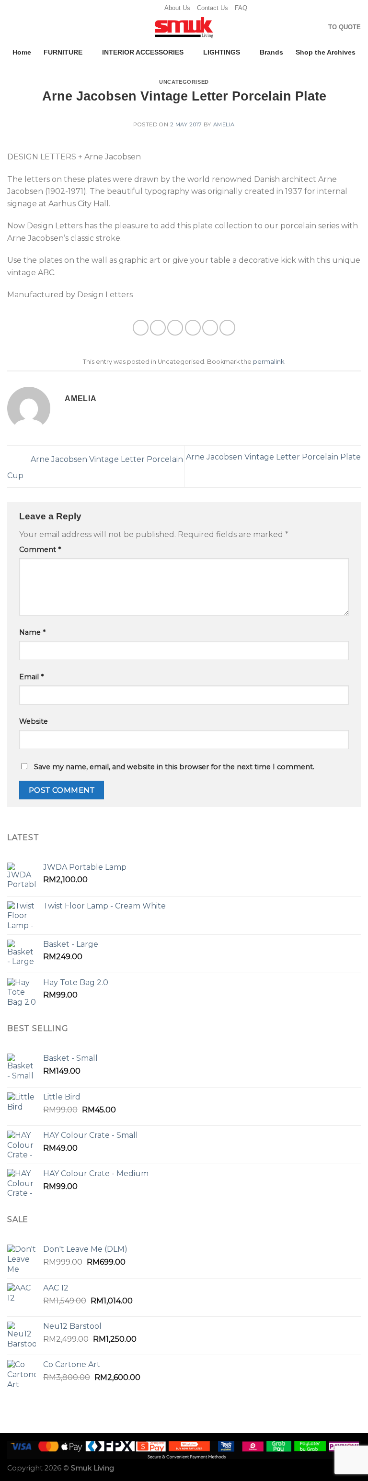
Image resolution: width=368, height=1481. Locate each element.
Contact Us (212, 7)
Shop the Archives (326, 52)
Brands (271, 52)
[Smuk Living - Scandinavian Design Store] (184, 27)
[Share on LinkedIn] (227, 328)
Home (21, 52)
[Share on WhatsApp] (141, 328)
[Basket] (317, 27)
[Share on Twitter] (175, 328)
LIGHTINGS (221, 52)
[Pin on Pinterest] (210, 328)
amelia (224, 124)
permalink (268, 361)
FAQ (241, 7)
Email (31, 677)
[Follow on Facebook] (125, 8)
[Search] (301, 27)
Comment (40, 549)
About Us (177, 7)
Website (33, 721)
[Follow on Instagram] (135, 8)
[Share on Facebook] (158, 328)
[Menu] (13, 28)
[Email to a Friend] (193, 328)
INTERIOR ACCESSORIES (143, 52)
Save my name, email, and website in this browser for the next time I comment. (174, 767)
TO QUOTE (344, 27)
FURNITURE (63, 52)
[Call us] (153, 8)
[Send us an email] (144, 8)
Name (32, 632)
